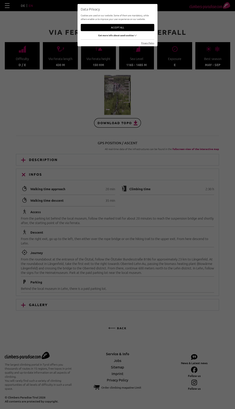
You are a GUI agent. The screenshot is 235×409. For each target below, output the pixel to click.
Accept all (117, 27)
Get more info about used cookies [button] (116, 35)
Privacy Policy (147, 43)
